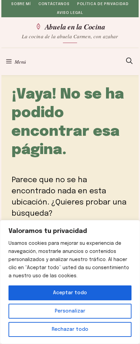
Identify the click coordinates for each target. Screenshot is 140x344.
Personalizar (70, 311)
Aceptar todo (70, 293)
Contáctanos (53, 4)
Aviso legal (70, 13)
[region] (70, 282)
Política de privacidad (103, 4)
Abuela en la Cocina (75, 26)
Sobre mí (21, 4)
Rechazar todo (70, 329)
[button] (129, 61)
